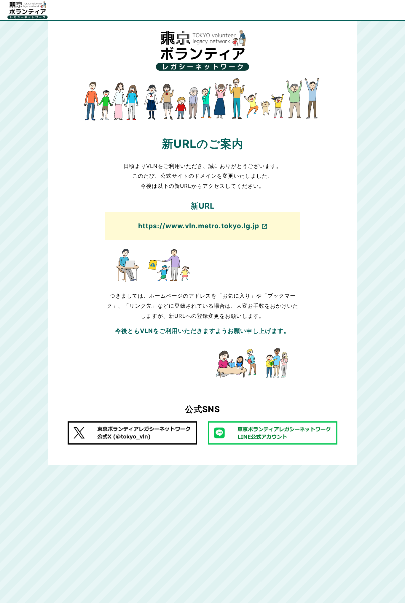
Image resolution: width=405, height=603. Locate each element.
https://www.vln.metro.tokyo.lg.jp (198, 226)
